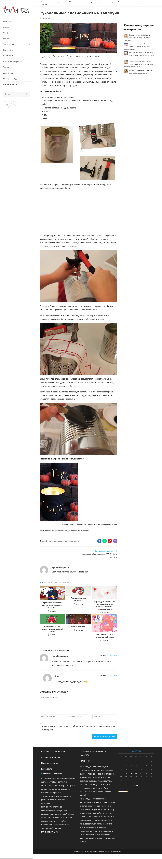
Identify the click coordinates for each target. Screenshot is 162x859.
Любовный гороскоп (50, 757)
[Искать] (27, 94)
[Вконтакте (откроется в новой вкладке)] (7, 104)
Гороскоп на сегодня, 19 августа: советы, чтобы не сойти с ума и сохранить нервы (137, 46)
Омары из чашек (78, 626)
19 (131, 773)
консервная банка (51, 530)
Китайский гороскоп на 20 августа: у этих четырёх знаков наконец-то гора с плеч (139, 55)
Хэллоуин (85, 530)
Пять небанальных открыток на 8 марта (105, 636)
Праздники (69, 530)
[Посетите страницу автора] (44, 570)
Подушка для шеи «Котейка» (78, 599)
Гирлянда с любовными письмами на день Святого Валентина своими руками (104, 605)
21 (141, 773)
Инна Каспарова (60, 656)
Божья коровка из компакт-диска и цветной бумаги (52, 629)
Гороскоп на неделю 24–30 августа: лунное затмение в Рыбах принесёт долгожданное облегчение (138, 64)
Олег (57, 676)
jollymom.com (111, 525)
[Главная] (40, 18)
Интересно (85, 761)
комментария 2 (95, 57)
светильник (77, 530)
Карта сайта (46, 769)
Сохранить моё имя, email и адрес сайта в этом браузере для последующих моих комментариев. (77, 728)
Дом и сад (46, 18)
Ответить (113, 655)
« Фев (135, 786)
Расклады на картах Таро (53, 752)
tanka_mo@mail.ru (49, 832)
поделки (61, 530)
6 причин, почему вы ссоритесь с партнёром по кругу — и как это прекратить (137, 37)
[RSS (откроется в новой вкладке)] (14, 104)
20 (136, 773)
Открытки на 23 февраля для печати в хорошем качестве (52, 605)
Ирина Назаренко (76, 57)
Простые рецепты (49, 763)
